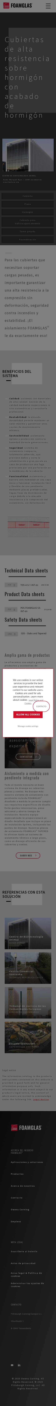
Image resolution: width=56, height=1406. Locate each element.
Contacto (41, 706)
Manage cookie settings (28, 726)
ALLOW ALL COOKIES (28, 714)
